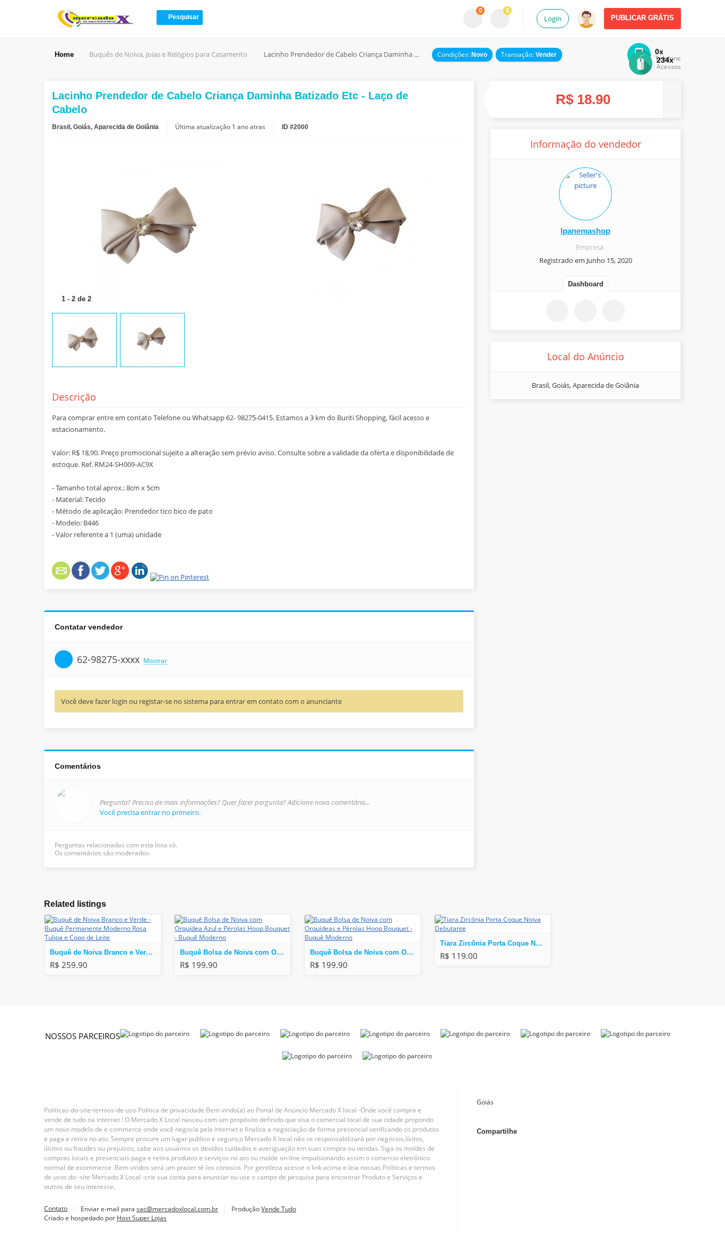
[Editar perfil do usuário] (585, 193)
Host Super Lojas (142, 1217)
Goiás (485, 1102)
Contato (55, 1208)
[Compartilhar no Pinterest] (626, 422)
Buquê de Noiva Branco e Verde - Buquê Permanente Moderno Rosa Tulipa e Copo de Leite (105, 952)
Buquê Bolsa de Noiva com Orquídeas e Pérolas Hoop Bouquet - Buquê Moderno (365, 952)
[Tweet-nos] (583, 1131)
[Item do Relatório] (613, 311)
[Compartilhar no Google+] (607, 1131)
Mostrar (155, 661)
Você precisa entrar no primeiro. (150, 812)
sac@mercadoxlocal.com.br (177, 1208)
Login (553, 18)
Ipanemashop (585, 230)
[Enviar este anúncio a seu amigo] (585, 311)
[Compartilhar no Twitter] (599, 422)
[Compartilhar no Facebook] (545, 422)
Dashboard (585, 284)
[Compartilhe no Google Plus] (572, 422)
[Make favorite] (557, 311)
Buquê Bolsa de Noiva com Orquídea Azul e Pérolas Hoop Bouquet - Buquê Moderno (235, 952)
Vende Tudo (278, 1208)
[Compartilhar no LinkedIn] (632, 1131)
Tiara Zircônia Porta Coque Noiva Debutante (495, 943)
